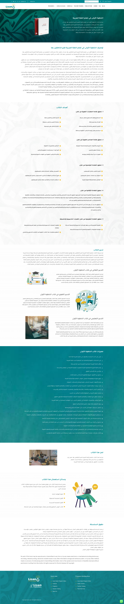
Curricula (55, 583)
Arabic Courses (81, 583)
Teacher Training (57, 588)
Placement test (81, 588)
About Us (55, 591)
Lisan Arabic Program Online (59, 581)
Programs (55, 586)
